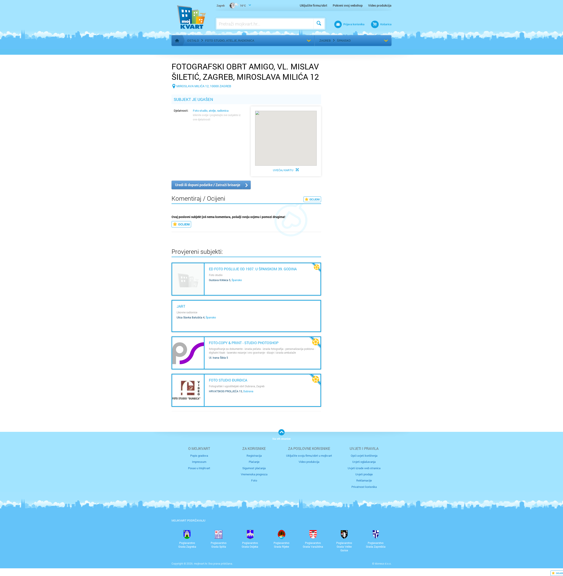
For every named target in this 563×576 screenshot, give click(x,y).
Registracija (254, 456)
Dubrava (248, 391)
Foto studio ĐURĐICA (228, 380)
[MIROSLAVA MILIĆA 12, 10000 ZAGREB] (201, 93)
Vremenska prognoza (254, 474)
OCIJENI (314, 199)
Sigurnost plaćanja (254, 468)
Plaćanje (254, 462)
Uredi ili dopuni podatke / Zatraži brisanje (207, 184)
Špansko (344, 40)
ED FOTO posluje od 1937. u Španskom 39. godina (253, 269)
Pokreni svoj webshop (348, 5)
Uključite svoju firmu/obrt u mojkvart (309, 456)
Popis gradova (199, 456)
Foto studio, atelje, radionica (229, 40)
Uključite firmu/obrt (313, 5)
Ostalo (193, 40)
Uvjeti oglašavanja (364, 462)
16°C (231, 5)
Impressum (199, 462)
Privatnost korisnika (364, 487)
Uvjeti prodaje (364, 474)
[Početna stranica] (177, 40)
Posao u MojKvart (199, 468)
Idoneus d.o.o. (383, 563)
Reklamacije (364, 480)
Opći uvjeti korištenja (364, 456)
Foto (254, 480)
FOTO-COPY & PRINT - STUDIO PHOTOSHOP (243, 342)
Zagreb (325, 40)
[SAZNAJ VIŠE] (188, 279)
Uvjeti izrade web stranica (364, 468)
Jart (181, 306)
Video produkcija (379, 5)
